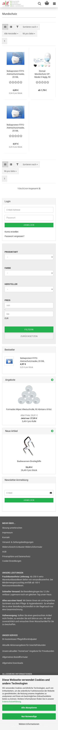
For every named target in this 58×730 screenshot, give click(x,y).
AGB (4, 551)
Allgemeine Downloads (12, 663)
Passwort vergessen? (14, 236)
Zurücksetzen (29, 336)
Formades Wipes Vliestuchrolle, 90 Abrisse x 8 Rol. (29, 409)
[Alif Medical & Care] (12, 3)
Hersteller (11, 284)
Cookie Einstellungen (11, 561)
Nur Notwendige (29, 716)
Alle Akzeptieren (29, 707)
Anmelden (29, 225)
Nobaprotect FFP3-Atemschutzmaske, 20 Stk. (15, 74)
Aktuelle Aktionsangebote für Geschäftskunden (24, 645)
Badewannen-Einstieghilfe (29, 461)
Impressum (7, 532)
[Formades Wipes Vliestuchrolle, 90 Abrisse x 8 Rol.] (29, 394)
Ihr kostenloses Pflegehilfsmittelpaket (19, 639)
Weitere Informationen (29, 724)
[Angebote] (52, 380)
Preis (7, 300)
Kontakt (6, 537)
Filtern (29, 329)
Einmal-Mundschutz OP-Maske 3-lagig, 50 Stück (42, 74)
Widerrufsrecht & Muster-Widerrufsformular (22, 547)
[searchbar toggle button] (39, 3)
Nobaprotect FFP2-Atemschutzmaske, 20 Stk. (15, 128)
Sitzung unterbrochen (12, 528)
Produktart (11, 252)
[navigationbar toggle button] (54, 3)
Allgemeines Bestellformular (15, 657)
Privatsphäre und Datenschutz (16, 556)
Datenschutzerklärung (11, 701)
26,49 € (29, 467)
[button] (5, 27)
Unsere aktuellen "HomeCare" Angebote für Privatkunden (28, 651)
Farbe (8, 268)
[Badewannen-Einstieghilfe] (29, 446)
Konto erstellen (11, 232)
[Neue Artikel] (52, 431)
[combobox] (30, 27)
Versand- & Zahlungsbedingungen (17, 542)
